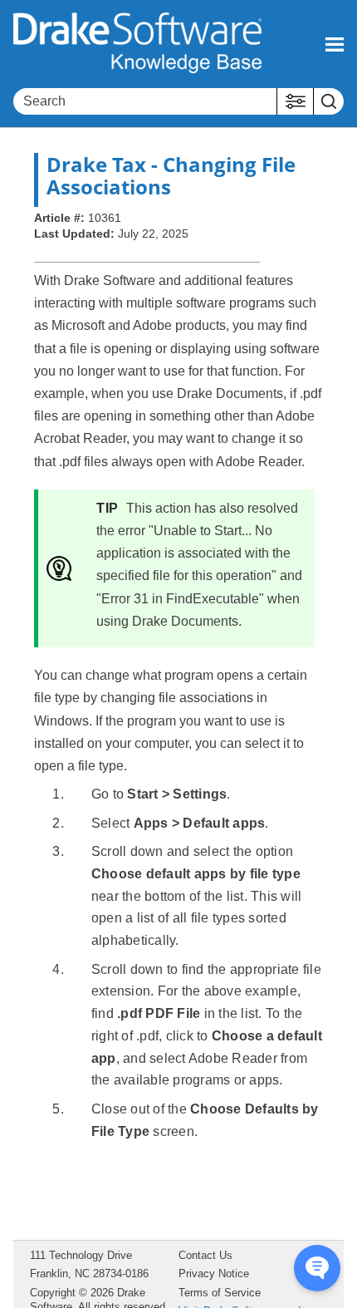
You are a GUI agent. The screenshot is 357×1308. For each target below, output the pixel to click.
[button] (295, 101)
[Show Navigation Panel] (335, 44)
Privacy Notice (213, 1273)
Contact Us (205, 1255)
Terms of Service (219, 1292)
